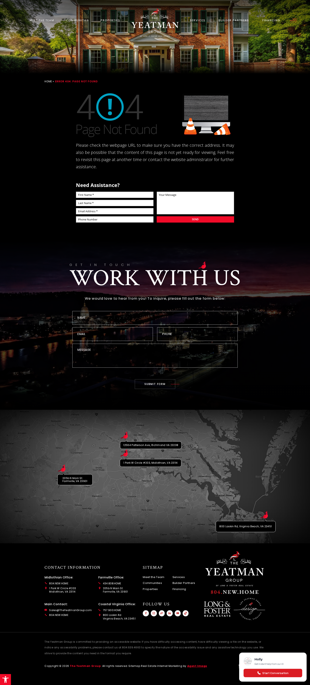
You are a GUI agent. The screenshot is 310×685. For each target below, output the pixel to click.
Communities (77, 20)
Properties (110, 20)
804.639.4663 (131, 647)
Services (197, 20)
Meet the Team (42, 20)
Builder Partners (233, 20)
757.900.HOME (112, 610)
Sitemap (134, 666)
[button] (5, 679)
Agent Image (197, 666)
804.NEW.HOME (58, 583)
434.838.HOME (112, 583)
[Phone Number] (234, 592)
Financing (271, 20)
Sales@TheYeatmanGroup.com (70, 610)
